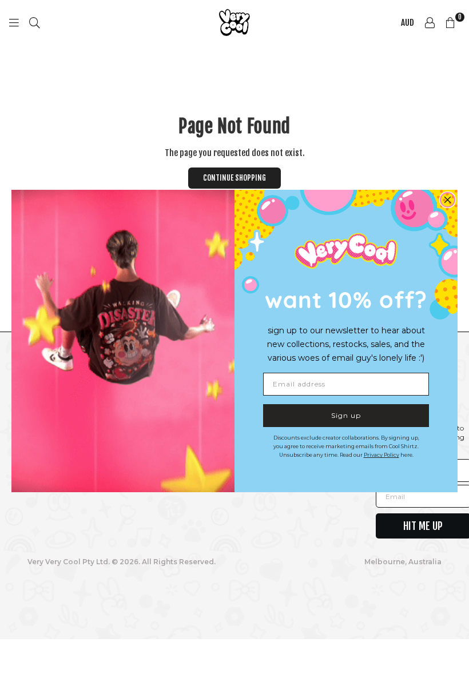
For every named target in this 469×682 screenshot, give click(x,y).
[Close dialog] (447, 200)
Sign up (346, 415)
